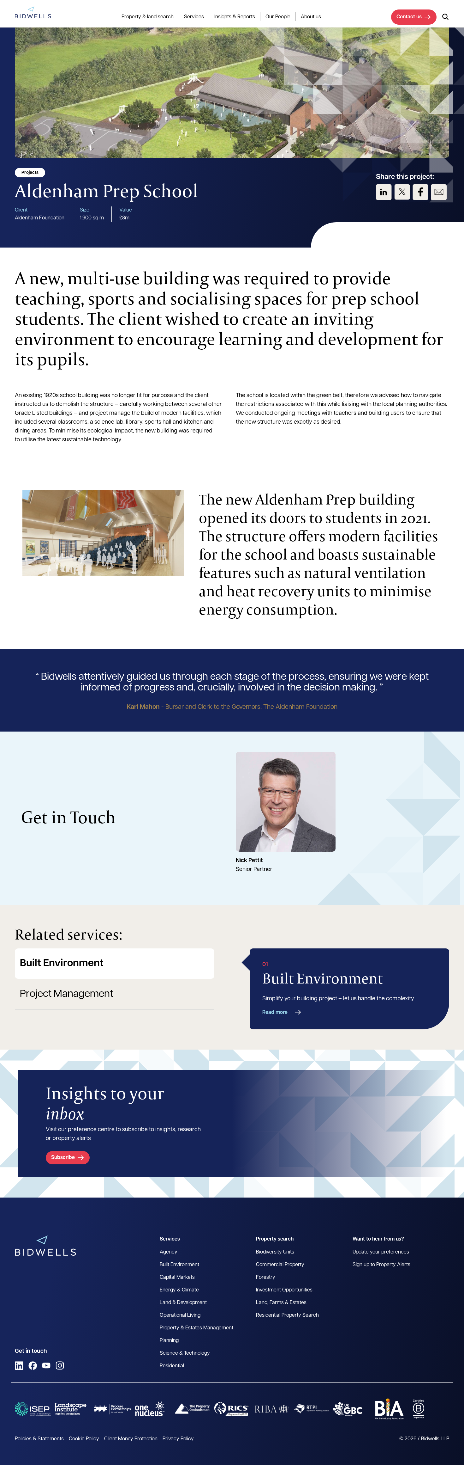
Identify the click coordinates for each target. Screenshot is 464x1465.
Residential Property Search (287, 1315)
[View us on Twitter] (402, 192)
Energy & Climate (179, 1290)
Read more (275, 1012)
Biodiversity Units (275, 1252)
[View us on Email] (439, 192)
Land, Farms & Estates (281, 1302)
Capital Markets (177, 1277)
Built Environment (62, 964)
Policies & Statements (39, 1439)
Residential (172, 1366)
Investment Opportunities (284, 1290)
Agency (168, 1252)
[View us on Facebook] (420, 192)
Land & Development (183, 1302)
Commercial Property (280, 1264)
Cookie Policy (84, 1439)
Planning (169, 1340)
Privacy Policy (178, 1439)
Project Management (66, 994)
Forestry (265, 1277)
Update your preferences (381, 1252)
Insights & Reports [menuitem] (234, 17)
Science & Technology (185, 1353)
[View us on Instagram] (60, 1365)
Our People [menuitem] (277, 17)
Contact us (409, 17)
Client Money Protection (131, 1439)
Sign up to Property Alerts (381, 1264)
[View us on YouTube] (46, 1365)
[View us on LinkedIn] (384, 192)
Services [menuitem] (194, 17)
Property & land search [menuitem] (148, 17)
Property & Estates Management (196, 1328)
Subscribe (63, 1157)
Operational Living (180, 1315)
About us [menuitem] (311, 17)
